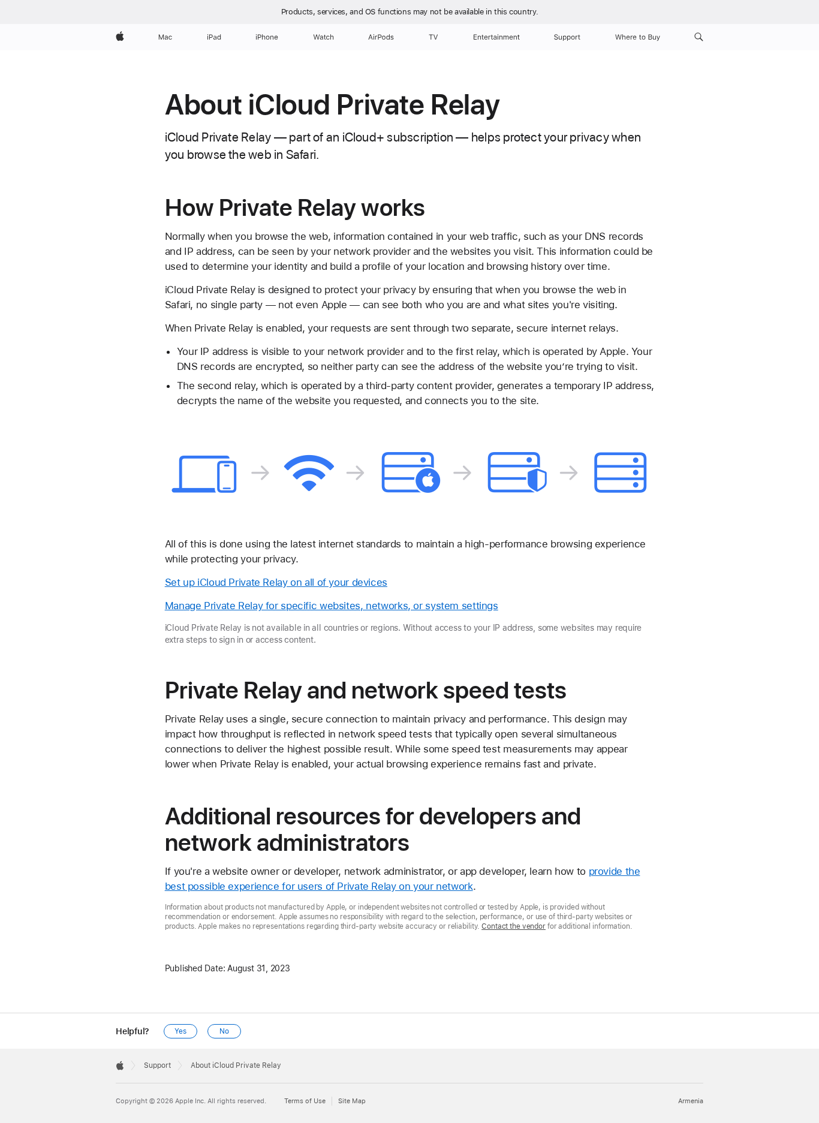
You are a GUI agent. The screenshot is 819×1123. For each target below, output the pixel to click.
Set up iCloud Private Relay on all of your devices (276, 582)
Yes (180, 1031)
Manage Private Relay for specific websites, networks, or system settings (331, 606)
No (224, 1031)
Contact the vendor (513, 926)
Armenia (690, 1101)
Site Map (352, 1101)
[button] (698, 37)
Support (157, 1065)
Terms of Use (305, 1101)
